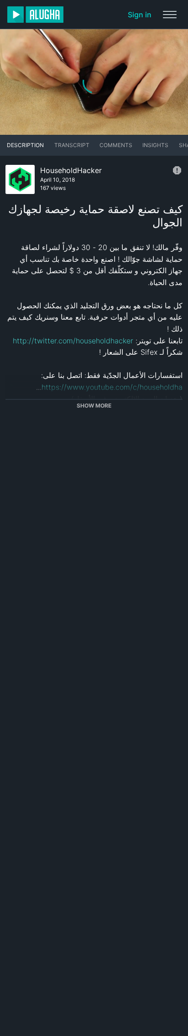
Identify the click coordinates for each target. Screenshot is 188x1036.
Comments (115, 145)
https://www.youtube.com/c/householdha (112, 387)
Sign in (139, 14)
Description (25, 145)
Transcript (71, 145)
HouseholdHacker (71, 170)
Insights (155, 145)
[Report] (177, 170)
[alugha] (35, 14)
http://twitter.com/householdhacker (73, 340)
